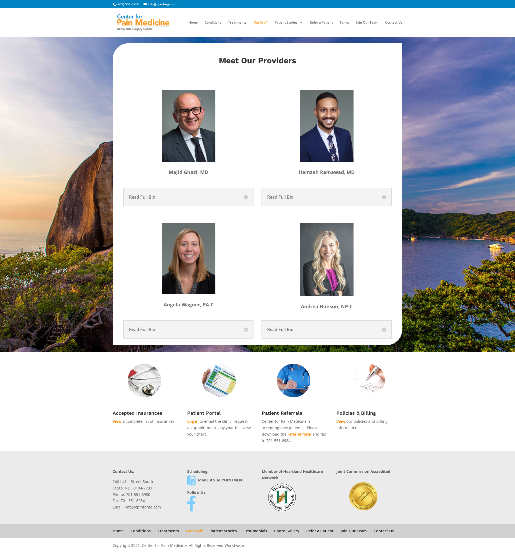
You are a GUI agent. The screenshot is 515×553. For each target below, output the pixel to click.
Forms (344, 23)
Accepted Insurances (137, 413)
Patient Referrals (282, 413)
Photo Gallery (286, 530)
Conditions (213, 23)
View (117, 421)
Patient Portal (204, 413)
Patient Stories (286, 23)
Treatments (237, 23)
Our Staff (260, 23)
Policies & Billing (356, 413)
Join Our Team (367, 23)
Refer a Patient (321, 23)
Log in (192, 421)
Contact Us (393, 23)
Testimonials (255, 530)
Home (193, 23)
